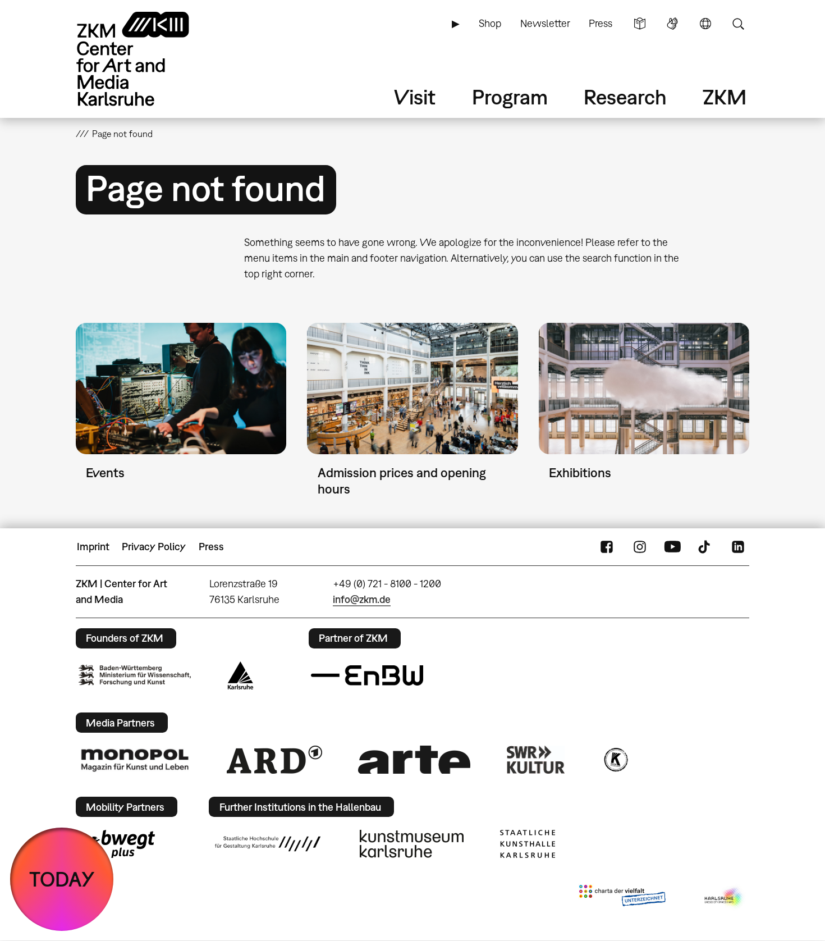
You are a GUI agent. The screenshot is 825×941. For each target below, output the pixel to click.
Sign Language (672, 23)
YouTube (672, 546)
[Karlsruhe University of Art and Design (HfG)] (268, 844)
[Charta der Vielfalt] (622, 898)
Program (510, 97)
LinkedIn (738, 546)
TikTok (705, 546)
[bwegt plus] (117, 844)
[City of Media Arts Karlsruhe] (724, 898)
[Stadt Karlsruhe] (240, 675)
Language (705, 23)
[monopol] (135, 760)
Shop (490, 23)
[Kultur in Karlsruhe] (615, 760)
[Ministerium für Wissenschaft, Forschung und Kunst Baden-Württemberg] (135, 675)
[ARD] (274, 760)
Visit (415, 97)
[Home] (149, 58)
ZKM (724, 97)
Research (625, 97)
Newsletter (545, 23)
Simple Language (640, 23)
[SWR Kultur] (536, 760)
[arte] (414, 759)
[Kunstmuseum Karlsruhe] (412, 844)
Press (600, 23)
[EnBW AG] (367, 675)
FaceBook (606, 546)
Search (738, 23)
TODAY (62, 879)
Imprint (93, 546)
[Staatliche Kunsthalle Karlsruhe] (527, 844)
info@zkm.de (362, 599)
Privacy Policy (154, 546)
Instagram (640, 546)
